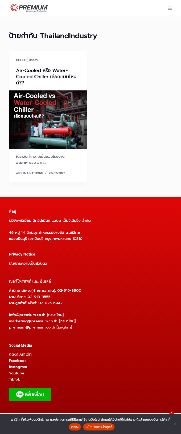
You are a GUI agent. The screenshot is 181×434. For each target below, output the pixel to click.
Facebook (18, 360)
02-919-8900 (69, 290)
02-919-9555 (39, 297)
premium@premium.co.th (32, 327)
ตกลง (74, 427)
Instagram (18, 366)
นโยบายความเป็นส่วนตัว (28, 263)
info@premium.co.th (27, 314)
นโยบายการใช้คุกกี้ (99, 427)
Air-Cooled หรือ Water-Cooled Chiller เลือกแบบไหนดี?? (46, 76)
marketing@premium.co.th (33, 321)
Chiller (21, 60)
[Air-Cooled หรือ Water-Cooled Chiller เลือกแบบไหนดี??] (48, 119)
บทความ (34, 60)
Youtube (17, 373)
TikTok (14, 379)
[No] (175, 424)
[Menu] (170, 8)
